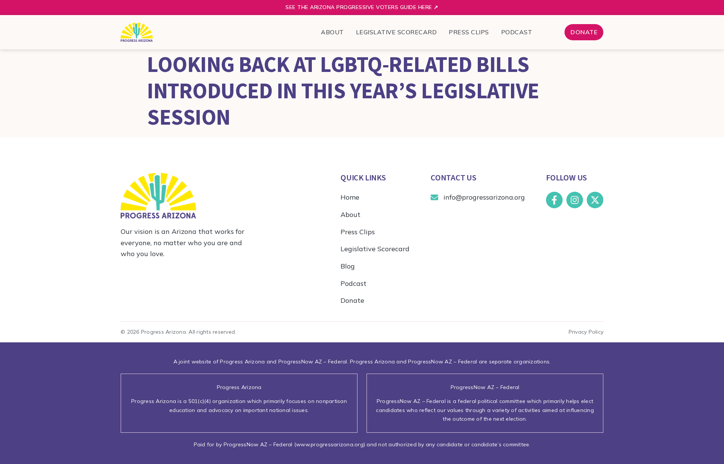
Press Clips (469, 32)
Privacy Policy (586, 331)
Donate (352, 300)
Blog (348, 266)
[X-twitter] (595, 200)
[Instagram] (574, 200)
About (332, 32)
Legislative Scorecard (396, 32)
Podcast (516, 32)
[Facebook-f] (554, 200)
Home (350, 197)
